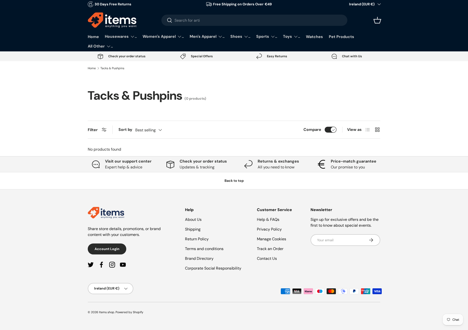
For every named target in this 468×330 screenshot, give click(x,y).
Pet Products (341, 36)
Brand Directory (199, 258)
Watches (314, 36)
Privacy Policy (269, 229)
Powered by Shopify (129, 312)
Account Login (107, 249)
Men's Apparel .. (207, 36)
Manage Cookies (271, 239)
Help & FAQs (268, 219)
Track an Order (270, 248)
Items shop (106, 312)
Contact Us (267, 258)
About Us (193, 219)
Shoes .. (240, 36)
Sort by (125, 129)
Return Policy (197, 239)
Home (93, 36)
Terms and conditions (204, 248)
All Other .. (100, 46)
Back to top (234, 180)
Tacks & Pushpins (112, 68)
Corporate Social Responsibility (213, 268)
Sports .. (266, 36)
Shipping (193, 229)
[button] (377, 20)
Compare (312, 129)
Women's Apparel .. (163, 36)
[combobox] (254, 20)
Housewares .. (121, 36)
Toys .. (291, 36)
